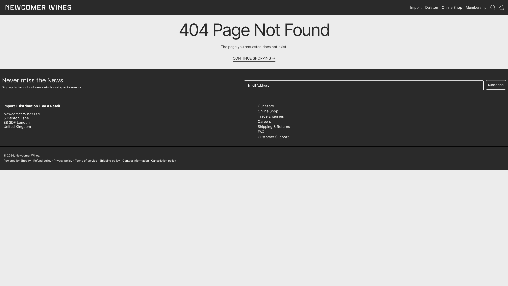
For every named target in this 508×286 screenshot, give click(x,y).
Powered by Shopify (17, 160)
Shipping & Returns (274, 127)
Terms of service (86, 160)
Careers (264, 121)
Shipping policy (109, 160)
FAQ (261, 132)
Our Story (266, 106)
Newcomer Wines (27, 155)
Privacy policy (63, 160)
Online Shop (268, 111)
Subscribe (496, 85)
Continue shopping (252, 58)
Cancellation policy (163, 160)
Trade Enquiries (271, 116)
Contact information (135, 160)
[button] (492, 7)
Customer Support (273, 137)
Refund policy (42, 160)
